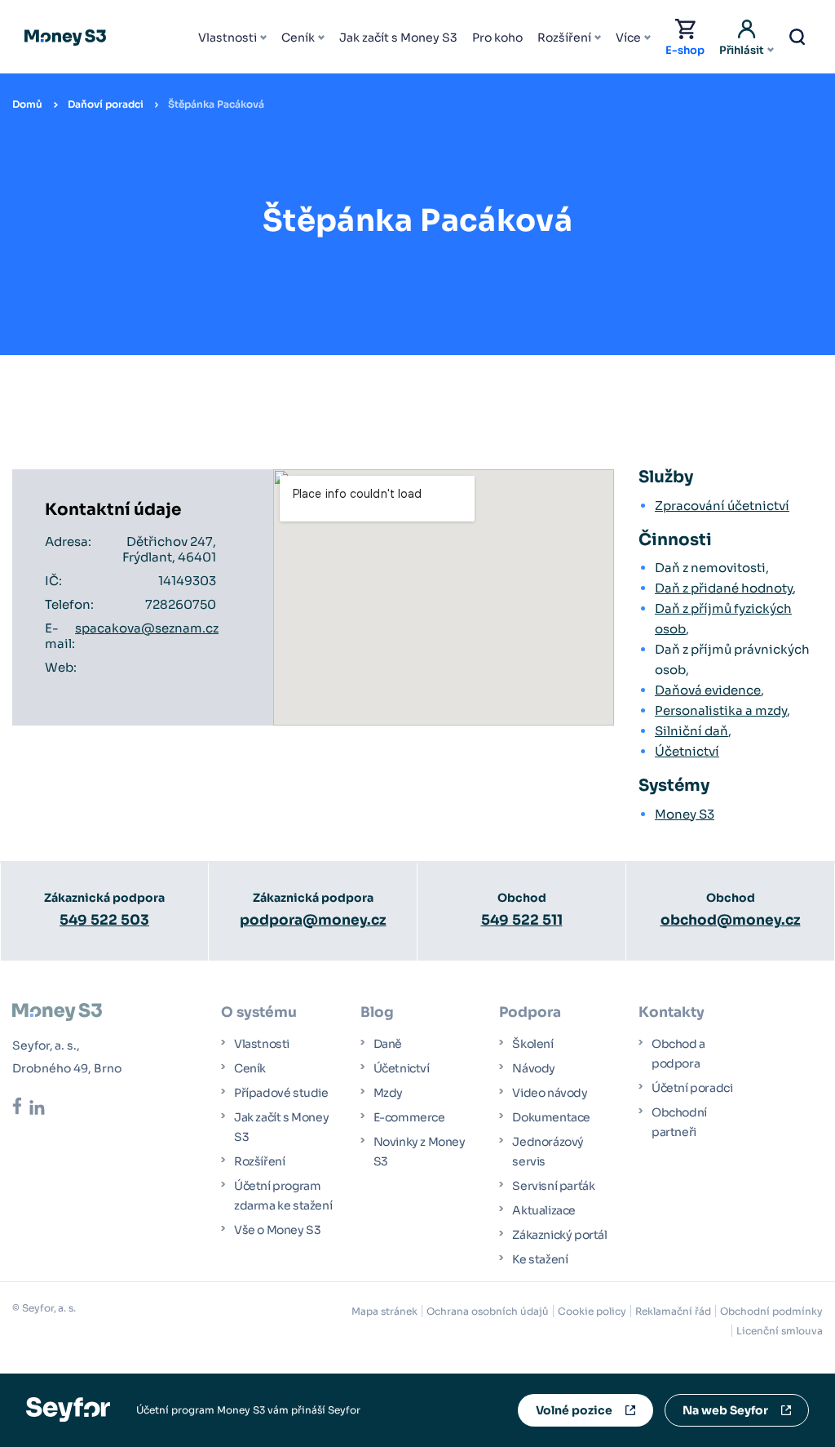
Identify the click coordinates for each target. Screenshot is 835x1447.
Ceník (298, 37)
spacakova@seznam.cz (147, 628)
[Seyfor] (68, 1409)
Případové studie (281, 1092)
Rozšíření (564, 37)
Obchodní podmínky (771, 1311)
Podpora (530, 1012)
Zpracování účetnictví (722, 505)
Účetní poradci (692, 1088)
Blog (377, 1012)
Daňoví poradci (106, 104)
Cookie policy (592, 1311)
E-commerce (409, 1117)
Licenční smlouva (779, 1331)
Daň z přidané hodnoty (724, 588)
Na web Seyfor (725, 1410)
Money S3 (684, 814)
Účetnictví (687, 751)
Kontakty (671, 1012)
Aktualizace (544, 1210)
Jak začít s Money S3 (398, 37)
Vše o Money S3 (277, 1230)
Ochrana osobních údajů (487, 1311)
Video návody (549, 1092)
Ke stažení (540, 1259)
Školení (532, 1043)
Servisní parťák (553, 1185)
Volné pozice (574, 1410)
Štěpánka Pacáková (216, 104)
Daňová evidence (708, 690)
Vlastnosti (227, 37)
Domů (27, 104)
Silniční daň (691, 731)
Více (628, 37)
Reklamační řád (673, 1311)
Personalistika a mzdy (721, 710)
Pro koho (497, 37)
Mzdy (388, 1092)
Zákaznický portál (559, 1234)
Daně (387, 1043)
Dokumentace (551, 1117)
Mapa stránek (384, 1311)
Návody (533, 1068)
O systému (259, 1012)
